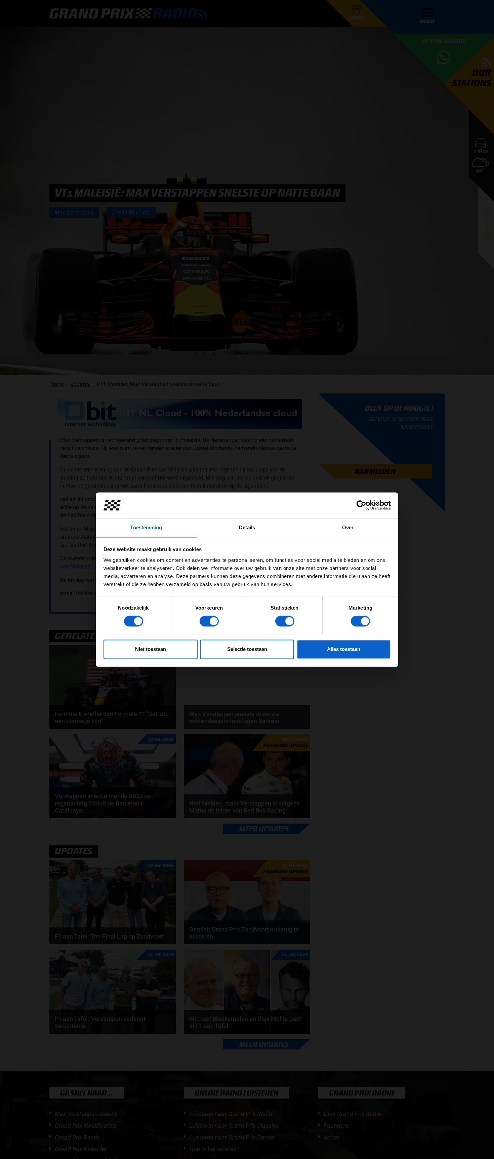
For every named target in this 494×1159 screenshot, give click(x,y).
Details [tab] (247, 527)
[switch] (209, 621)
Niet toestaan (150, 649)
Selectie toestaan (247, 649)
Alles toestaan (343, 649)
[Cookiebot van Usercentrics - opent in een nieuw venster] (361, 505)
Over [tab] (348, 527)
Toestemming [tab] (146, 527)
